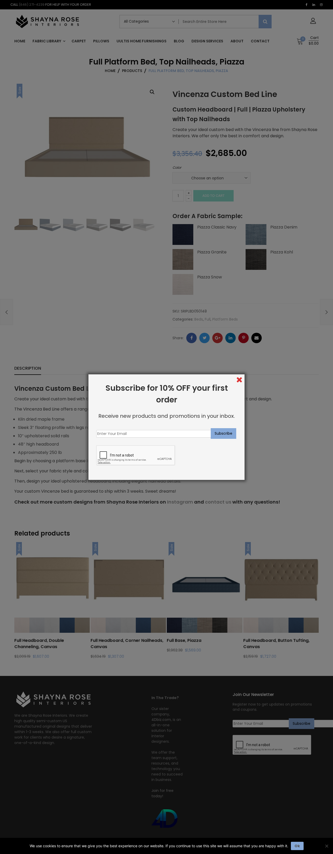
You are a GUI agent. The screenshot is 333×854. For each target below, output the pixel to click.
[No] (326, 846)
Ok (297, 846)
